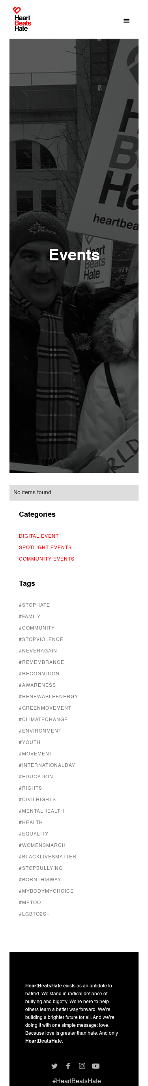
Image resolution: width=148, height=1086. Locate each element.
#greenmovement (45, 708)
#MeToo (30, 903)
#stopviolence (41, 639)
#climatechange (43, 720)
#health (31, 823)
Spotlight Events (45, 548)
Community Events (47, 559)
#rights (30, 788)
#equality (34, 834)
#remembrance (41, 662)
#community (37, 628)
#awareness (37, 685)
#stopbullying (41, 868)
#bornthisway (40, 880)
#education (36, 777)
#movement (35, 754)
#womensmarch (42, 845)
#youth (30, 742)
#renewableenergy (48, 697)
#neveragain (38, 651)
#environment (40, 731)
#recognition (39, 674)
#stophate (34, 605)
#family (30, 617)
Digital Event (39, 536)
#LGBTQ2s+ (34, 914)
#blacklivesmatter (48, 857)
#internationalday (47, 765)
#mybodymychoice (46, 891)
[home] (21, 22)
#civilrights (37, 800)
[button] (127, 21)
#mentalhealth (41, 811)
